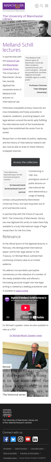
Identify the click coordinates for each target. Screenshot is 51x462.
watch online (22, 290)
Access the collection (25, 162)
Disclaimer (7, 448)
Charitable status (10, 458)
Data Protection (21, 448)
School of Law (12, 60)
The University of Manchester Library (23, 17)
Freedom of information (29, 453)
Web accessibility (10, 453)
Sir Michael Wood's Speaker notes (26, 335)
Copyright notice (37, 448)
